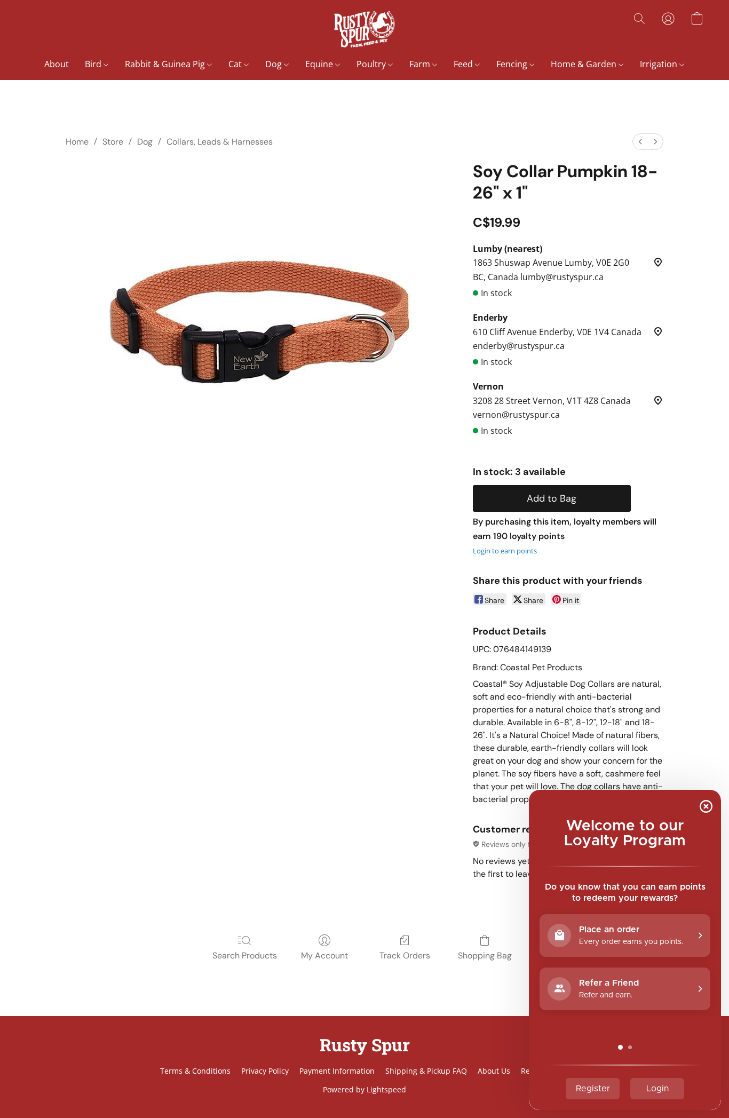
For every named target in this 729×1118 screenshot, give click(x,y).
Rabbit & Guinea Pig (166, 64)
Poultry (372, 64)
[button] (364, 29)
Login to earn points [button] (505, 551)
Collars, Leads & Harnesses (220, 141)
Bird (94, 64)
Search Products (244, 955)
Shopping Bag (485, 955)
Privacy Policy (265, 1071)
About (56, 64)
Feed (464, 64)
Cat (236, 64)
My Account (324, 955)
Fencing (512, 64)
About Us (494, 1071)
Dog (274, 64)
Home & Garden (585, 64)
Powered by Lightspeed (364, 1089)
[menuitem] (640, 141)
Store (112, 141)
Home (77, 141)
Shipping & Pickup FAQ (426, 1071)
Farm (420, 64)
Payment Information (337, 1071)
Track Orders (404, 955)
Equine (320, 64)
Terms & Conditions (195, 1071)
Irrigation (659, 64)
